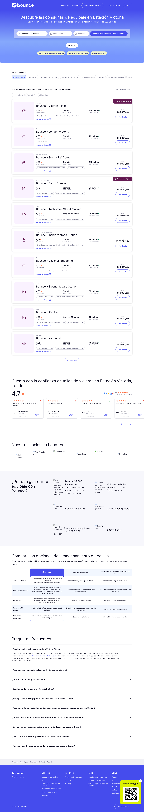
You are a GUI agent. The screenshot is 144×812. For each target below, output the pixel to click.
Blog (43, 780)
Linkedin (115, 790)
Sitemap (68, 784)
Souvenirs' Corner (38, 656)
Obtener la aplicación (50, 777)
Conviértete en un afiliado (51, 789)
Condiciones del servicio (97, 777)
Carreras (45, 795)
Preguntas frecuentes (73, 777)
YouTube (115, 793)
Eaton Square (52, 656)
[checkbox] (19, 77)
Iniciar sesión (114, 5)
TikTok (114, 787)
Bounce (15, 762)
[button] (109, 33)
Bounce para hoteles (49, 792)
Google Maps (37, 414)
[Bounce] (23, 5)
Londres (33, 762)
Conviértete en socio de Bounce (51, 785)
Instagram (116, 784)
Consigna (24, 762)
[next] (129, 424)
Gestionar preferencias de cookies (98, 785)
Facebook (115, 777)
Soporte (68, 780)
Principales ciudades (70, 5)
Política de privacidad (96, 780)
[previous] (122, 424)
